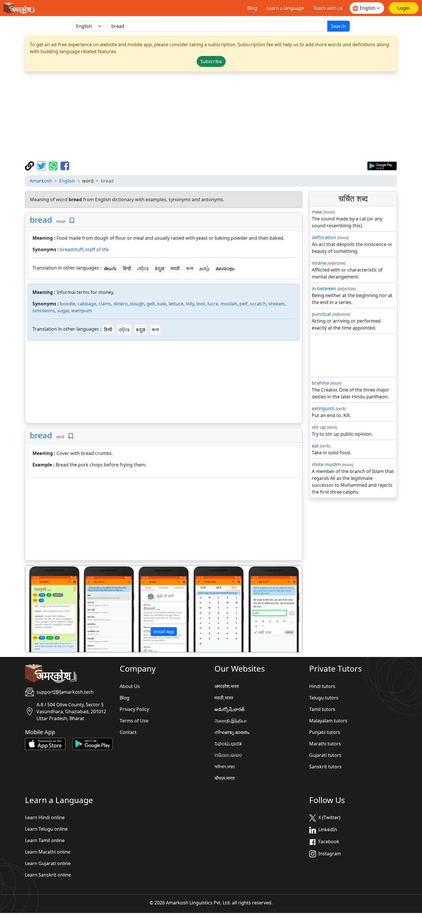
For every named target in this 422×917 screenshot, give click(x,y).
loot (200, 304)
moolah (228, 304)
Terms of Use (134, 721)
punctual (321, 314)
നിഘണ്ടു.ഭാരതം (231, 732)
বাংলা (189, 268)
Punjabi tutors (324, 732)
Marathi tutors (325, 743)
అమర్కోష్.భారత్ (229, 709)
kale (161, 304)
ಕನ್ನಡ (159, 268)
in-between (324, 288)
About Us (130, 686)
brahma (320, 383)
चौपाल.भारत (224, 778)
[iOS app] (45, 743)
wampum (81, 310)
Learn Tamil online (45, 840)
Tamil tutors (322, 709)
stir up (319, 427)
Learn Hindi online (45, 817)
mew (317, 212)
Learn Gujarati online (48, 863)
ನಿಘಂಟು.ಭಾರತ (228, 743)
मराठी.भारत (223, 698)
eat (315, 446)
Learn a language (285, 8)
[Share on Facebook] (64, 165)
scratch (258, 304)
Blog (252, 8)
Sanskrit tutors (325, 766)
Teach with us (328, 8)
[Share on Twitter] (42, 165)
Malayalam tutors (328, 721)
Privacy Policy (134, 709)
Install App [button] (163, 631)
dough (137, 304)
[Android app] (92, 743)
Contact (128, 732)
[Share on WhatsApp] (54, 165)
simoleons (43, 310)
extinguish (323, 408)
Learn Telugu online (46, 829)
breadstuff (71, 249)
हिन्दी (127, 268)
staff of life (97, 249)
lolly (190, 304)
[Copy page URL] (30, 165)
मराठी (175, 268)
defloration (324, 237)
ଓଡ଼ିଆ (143, 268)
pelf (243, 304)
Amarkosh (41, 181)
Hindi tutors (322, 686)
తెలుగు (110, 268)
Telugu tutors (323, 698)
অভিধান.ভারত (224, 766)
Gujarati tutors (325, 755)
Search (338, 26)
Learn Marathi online (47, 852)
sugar (63, 310)
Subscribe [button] (211, 61)
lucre (212, 304)
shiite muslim (326, 464)
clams (104, 304)
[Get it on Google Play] (382, 165)
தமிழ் (204, 268)
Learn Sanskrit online (48, 875)
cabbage (87, 304)
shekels (276, 304)
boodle (67, 304)
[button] (46, 608)
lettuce (176, 304)
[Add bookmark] (72, 220)
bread (41, 219)
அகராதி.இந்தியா (230, 721)
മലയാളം (225, 268)
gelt (151, 304)
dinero (120, 304)
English (67, 181)
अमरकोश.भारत (226, 686)
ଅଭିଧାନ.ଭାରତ (228, 755)
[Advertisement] (211, 116)
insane (319, 263)
